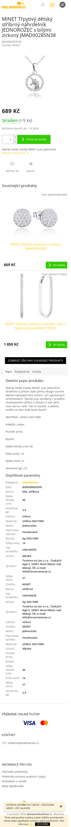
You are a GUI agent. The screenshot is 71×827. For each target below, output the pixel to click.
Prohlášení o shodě (14, 781)
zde (31, 824)
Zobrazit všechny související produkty (35, 360)
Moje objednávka (12, 786)
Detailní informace (13, 153)
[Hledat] (42, 4)
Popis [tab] (8, 371)
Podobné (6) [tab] (22, 371)
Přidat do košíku (36, 139)
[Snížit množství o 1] (15, 141)
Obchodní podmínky (15, 771)
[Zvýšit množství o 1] (15, 137)
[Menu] (62, 4)
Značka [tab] (36, 371)
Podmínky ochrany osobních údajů (24, 776)
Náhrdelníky (30, 482)
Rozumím (42, 824)
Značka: (11, 45)
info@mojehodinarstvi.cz (23, 743)
